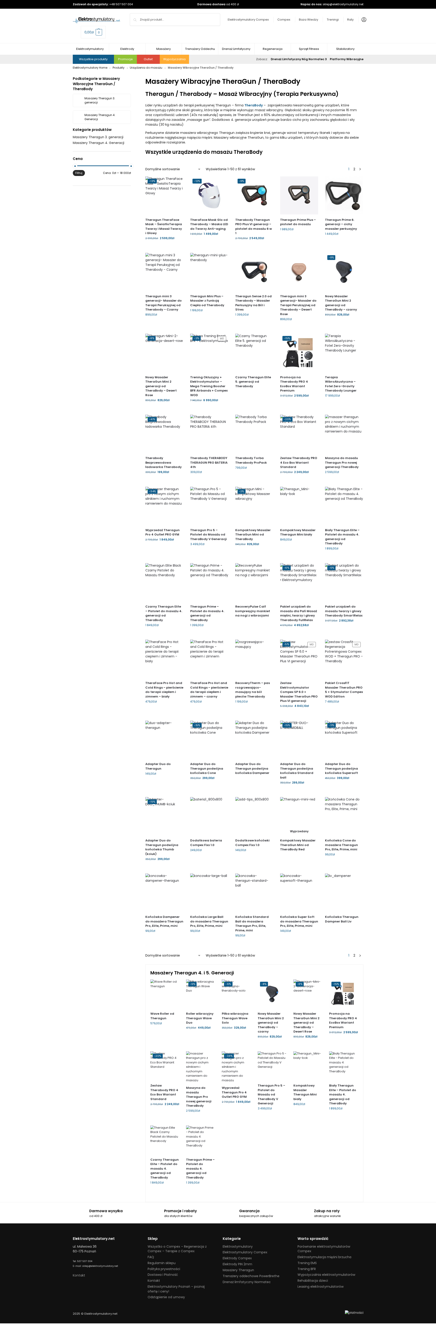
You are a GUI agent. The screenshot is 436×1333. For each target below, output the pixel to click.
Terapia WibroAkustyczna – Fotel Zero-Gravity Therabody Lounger (341, 384)
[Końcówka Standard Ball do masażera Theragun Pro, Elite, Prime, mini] (254, 892)
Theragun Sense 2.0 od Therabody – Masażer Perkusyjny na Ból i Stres (253, 303)
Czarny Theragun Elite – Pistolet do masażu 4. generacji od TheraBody (163, 613)
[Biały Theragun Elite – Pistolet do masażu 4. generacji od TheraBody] (344, 506)
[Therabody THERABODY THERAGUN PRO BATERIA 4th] (209, 434)
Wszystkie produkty (93, 59)
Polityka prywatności (164, 1269)
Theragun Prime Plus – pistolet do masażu (298, 222)
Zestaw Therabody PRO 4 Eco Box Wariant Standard (298, 462)
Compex (283, 19)
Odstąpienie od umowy (166, 1297)
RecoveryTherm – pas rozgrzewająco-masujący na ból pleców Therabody (252, 690)
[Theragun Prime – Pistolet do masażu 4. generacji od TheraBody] (209, 582)
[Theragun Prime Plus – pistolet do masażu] (299, 195)
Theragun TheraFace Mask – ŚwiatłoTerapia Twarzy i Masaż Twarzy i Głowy (163, 226)
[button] (93, 32)
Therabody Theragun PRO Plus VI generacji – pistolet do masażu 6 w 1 (253, 226)
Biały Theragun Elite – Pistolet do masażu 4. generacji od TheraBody (342, 537)
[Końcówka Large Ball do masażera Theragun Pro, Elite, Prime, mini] (209, 892)
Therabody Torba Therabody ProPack (251, 460)
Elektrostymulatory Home (90, 68)
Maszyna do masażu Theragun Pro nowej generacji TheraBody (342, 462)
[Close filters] (74, 193)
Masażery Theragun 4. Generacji (98, 143)
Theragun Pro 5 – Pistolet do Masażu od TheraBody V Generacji (208, 534)
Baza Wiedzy (308, 19)
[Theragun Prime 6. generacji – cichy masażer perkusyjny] (344, 195)
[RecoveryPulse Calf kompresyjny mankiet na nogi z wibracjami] (254, 582)
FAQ (151, 1257)
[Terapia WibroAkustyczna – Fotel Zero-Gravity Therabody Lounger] (344, 353)
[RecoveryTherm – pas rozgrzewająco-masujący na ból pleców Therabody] (254, 659)
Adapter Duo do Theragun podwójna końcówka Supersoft (341, 768)
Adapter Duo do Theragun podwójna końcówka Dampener (252, 768)
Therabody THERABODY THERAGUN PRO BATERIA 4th (208, 462)
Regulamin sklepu (162, 1263)
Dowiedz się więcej (254, 394)
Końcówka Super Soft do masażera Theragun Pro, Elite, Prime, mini (299, 921)
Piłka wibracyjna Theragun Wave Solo (235, 1018)
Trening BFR (307, 1269)
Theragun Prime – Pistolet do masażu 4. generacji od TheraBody (207, 613)
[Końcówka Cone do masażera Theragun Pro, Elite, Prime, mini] (344, 816)
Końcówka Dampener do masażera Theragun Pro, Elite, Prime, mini (164, 921)
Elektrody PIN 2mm (237, 1264)
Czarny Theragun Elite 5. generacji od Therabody (253, 381)
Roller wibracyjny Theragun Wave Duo (200, 1018)
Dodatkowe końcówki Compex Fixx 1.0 (252, 842)
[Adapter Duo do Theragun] (164, 740)
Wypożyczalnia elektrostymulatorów (326, 1274)
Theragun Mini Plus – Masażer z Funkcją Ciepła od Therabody (207, 300)
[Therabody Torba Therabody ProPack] (254, 434)
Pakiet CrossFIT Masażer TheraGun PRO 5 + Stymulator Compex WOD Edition (344, 690)
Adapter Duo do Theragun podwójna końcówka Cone (206, 768)
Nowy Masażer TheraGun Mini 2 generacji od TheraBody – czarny (341, 303)
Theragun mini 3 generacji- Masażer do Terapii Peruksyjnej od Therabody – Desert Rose (298, 305)
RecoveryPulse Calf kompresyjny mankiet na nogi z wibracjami (252, 611)
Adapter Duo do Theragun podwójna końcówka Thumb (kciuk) (161, 847)
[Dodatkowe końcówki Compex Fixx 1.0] (254, 816)
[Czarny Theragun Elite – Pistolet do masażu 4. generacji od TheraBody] (164, 582)
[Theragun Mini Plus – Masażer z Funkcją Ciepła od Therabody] (209, 272)
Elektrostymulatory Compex (248, 19)
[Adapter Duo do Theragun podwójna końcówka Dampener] (254, 740)
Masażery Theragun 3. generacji (98, 137)
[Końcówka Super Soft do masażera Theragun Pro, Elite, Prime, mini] (299, 892)
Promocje (125, 59)
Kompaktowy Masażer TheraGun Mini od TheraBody (253, 534)
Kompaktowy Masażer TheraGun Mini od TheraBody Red (298, 845)
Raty (350, 19)
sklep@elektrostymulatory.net (343, 4)
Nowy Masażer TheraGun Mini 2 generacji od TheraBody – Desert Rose (161, 386)
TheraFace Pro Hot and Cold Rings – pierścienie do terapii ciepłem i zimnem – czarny (209, 690)
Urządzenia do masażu (146, 68)
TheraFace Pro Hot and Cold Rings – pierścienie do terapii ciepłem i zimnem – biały (164, 690)
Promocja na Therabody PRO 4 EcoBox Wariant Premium (294, 384)
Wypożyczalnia (174, 59)
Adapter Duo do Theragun (158, 766)
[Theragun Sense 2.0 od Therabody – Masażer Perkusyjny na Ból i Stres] (254, 272)
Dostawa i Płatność (163, 1274)
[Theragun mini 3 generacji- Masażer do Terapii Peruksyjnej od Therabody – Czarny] (164, 272)
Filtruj (78, 173)
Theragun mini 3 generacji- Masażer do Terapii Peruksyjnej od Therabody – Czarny (163, 303)
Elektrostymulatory (238, 1246)
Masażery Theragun (238, 1270)
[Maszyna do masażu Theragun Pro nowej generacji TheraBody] (344, 434)
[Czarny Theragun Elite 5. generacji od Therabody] (254, 353)
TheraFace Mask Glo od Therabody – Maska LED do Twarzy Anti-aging (209, 224)
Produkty (119, 68)
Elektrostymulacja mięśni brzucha (324, 1257)
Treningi (333, 19)
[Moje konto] (363, 19)
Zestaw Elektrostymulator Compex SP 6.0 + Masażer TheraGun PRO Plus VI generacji (299, 692)
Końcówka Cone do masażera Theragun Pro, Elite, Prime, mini (341, 845)
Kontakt (79, 1275)
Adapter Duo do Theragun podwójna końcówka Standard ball (296, 771)
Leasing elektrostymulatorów (321, 1286)
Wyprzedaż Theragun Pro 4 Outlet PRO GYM (162, 532)
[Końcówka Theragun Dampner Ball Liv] (344, 892)
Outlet (148, 59)
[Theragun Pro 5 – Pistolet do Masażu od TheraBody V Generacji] (209, 506)
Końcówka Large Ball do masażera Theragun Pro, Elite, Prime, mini (209, 921)
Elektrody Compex (237, 1258)
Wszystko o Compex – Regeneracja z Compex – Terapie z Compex (177, 1248)
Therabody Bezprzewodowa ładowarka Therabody (163, 462)
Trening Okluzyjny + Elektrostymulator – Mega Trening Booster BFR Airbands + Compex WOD (209, 386)
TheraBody (253, 105)
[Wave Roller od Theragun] (164, 993)
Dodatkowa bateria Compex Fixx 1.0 (206, 842)
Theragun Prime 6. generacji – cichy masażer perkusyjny (341, 224)
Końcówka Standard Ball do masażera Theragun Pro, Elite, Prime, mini (252, 924)
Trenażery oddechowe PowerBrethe (251, 1276)
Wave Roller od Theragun (162, 1015)
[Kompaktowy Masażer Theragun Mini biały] (299, 506)
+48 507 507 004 (121, 4)
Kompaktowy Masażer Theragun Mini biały (298, 532)
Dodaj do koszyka (164, 248)
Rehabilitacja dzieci (313, 1280)
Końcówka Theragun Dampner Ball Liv (341, 919)
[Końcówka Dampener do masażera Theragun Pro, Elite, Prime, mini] (164, 892)
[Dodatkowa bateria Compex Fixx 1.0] (209, 816)
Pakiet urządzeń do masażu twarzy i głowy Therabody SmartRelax (344, 611)
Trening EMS (307, 1263)
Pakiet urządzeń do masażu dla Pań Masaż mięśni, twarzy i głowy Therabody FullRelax (298, 613)
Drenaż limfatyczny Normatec (247, 1282)
